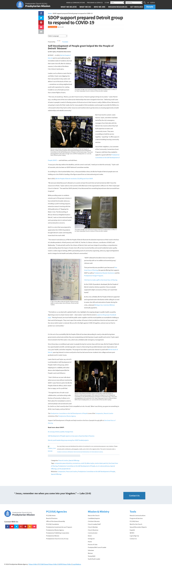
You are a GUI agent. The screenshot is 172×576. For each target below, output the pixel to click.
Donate (149, 6)
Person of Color (92, 544)
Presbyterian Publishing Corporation (57, 533)
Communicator (92, 533)
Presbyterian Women (52, 536)
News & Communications (75, 3)
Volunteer (91, 550)
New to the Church (93, 515)
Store (107, 3)
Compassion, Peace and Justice (67, 471)
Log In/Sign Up (134, 536)
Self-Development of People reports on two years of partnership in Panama (71, 436)
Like (40, 12)
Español (132, 530)
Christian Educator (94, 521)
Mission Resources (117, 6)
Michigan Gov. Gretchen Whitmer (105, 305)
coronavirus (76, 463)
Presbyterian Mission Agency (55, 530)
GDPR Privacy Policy (64, 564)
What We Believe (69, 6)
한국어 (152, 3)
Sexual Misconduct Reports (138, 527)
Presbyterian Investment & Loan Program (59, 527)
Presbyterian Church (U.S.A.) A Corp (57, 539)
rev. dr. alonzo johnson (103, 466)
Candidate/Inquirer (94, 518)
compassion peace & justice (63, 463)
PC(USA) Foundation (52, 524)
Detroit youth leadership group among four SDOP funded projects (68, 440)
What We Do (85, 6)
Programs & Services (95, 3)
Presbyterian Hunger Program (93, 276)
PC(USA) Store (134, 521)
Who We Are (99, 6)
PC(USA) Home (50, 515)
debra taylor (90, 463)
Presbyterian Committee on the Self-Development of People (76, 466)
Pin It (40, 22)
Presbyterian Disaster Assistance (104, 273)
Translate (65, 42)
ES (148, 3)
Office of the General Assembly (55, 521)
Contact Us (134, 495)
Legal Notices (76, 564)
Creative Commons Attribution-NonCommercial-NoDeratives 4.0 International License (80, 452)
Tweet (41, 17)
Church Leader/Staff (94, 524)
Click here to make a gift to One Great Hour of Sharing (100, 280)
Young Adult (91, 556)
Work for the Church (136, 524)
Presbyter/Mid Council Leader (97, 547)
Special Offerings (74, 460)
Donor (90, 536)
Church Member (93, 527)
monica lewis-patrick (101, 463)
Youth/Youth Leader (94, 559)
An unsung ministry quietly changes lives (60, 432)
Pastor (90, 542)
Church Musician (93, 530)
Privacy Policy (33, 564)
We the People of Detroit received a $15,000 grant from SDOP (74, 179)
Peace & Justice (53, 27)
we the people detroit (64, 469)
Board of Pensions (51, 518)
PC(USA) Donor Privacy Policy (47, 564)
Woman (90, 553)
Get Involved (136, 6)
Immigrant (91, 539)
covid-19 (83, 463)
